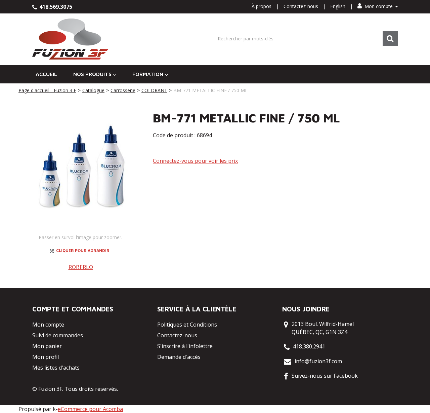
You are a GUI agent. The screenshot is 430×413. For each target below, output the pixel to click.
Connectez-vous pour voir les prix (195, 160)
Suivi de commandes (57, 335)
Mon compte (378, 6)
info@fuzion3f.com (318, 361)
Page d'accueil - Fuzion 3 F (47, 90)
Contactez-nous (301, 6)
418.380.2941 (309, 346)
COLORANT (154, 90)
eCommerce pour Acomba (90, 409)
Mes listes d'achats (56, 367)
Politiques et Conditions (187, 324)
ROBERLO (81, 267)
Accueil (46, 74)
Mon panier (47, 346)
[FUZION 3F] (70, 39)
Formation (147, 74)
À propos (261, 6)
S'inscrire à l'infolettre (185, 346)
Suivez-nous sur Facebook (325, 375)
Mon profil (45, 357)
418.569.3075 (55, 6)
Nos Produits (92, 74)
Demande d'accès (179, 357)
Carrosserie (123, 90)
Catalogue (93, 90)
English (337, 6)
